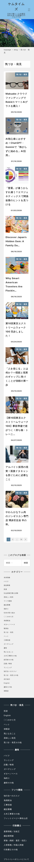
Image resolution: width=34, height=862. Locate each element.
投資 (5, 589)
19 (21, 539)
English (7, 683)
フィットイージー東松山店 (16, 818)
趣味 (5, 648)
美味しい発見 (9, 597)
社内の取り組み (9, 613)
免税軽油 (7, 620)
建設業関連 (9, 836)
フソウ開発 (8, 601)
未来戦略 (7, 577)
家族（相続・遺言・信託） (16, 840)
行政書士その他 (11, 849)
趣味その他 (8, 687)
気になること (9, 652)
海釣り (6, 609)
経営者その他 (9, 660)
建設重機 (7, 605)
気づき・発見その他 (11, 675)
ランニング (8, 667)
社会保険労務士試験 (11, 593)
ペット (6, 636)
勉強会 (6, 628)
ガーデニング (9, 644)
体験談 (6, 691)
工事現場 (7, 640)
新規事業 (7, 585)
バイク (6, 581)
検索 (26, 562)
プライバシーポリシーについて (16, 859)
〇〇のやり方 (9, 617)
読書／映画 (8, 663)
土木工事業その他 (10, 656)
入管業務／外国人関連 (14, 845)
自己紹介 (7, 679)
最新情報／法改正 (12, 831)
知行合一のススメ (10, 671)
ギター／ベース (9, 624)
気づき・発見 (9, 632)
